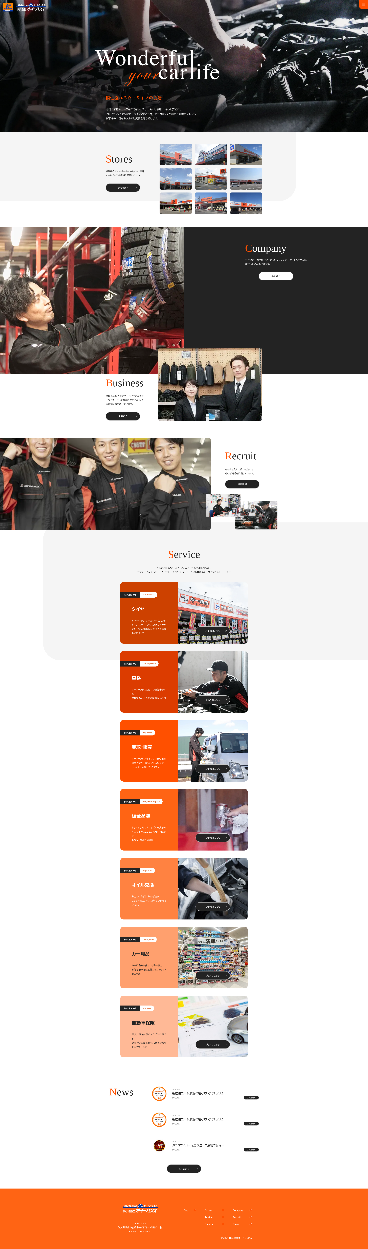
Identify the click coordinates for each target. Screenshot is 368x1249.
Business (209, 1217)
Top (186, 1210)
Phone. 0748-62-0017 (140, 1231)
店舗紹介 (123, 187)
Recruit (237, 1217)
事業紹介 (123, 416)
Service (209, 1224)
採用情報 (242, 484)
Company (238, 1210)
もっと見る (184, 1168)
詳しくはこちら (213, 699)
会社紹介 (276, 276)
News (236, 1224)
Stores (208, 1210)
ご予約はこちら (212, 630)
